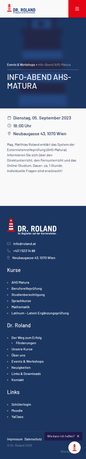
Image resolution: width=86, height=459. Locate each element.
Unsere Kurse (22, 349)
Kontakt (17, 380)
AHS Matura (20, 282)
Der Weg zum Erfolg (26, 337)
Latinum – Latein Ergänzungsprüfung (40, 313)
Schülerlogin (21, 404)
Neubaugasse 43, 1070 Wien (33, 258)
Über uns (18, 355)
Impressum (15, 439)
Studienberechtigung (28, 294)
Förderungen (26, 343)
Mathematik (20, 307)
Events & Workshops (21, 65)
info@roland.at (24, 243)
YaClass (17, 416)
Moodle (17, 410)
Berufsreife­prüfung (26, 288)
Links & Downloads (26, 373)
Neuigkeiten (21, 367)
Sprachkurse (21, 301)
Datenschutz (33, 439)
